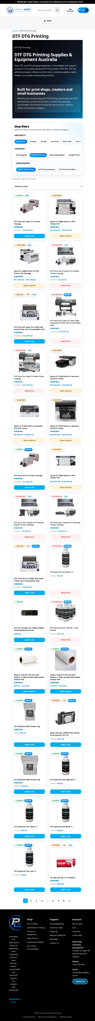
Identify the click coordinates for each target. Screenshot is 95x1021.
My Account (77, 923)
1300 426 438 (78, 964)
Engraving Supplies (57, 155)
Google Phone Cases (77, 155)
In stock (33, 141)
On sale (44, 141)
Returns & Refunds (58, 935)
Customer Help (56, 927)
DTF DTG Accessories (46, 169)
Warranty (54, 939)
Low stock (55, 141)
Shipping (53, 931)
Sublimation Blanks (35, 942)
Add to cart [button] (29, 236)
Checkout (76, 931)
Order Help (77, 935)
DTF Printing (32, 923)
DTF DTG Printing (38, 155)
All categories (21, 155)
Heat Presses (32, 938)
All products (21, 141)
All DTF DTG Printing (26, 169)
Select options (66, 236)
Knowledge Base (57, 923)
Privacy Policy (29, 1017)
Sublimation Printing (36, 927)
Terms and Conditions (47, 1017)
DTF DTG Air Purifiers (67, 169)
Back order (67, 141)
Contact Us (54, 943)
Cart (74, 927)
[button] (47, 21)
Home (15, 30)
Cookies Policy (65, 1017)
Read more (65, 285)
